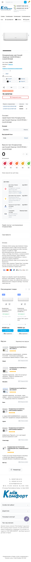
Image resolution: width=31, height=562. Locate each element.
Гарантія (26, 19)
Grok (10, 81)
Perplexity (22, 78)
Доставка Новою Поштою (13, 185)
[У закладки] (9, 304)
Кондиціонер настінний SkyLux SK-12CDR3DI (18, 368)
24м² (7, 73)
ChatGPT (10, 78)
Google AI (22, 81)
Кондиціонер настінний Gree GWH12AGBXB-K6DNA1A (16, 409)
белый (26, 138)
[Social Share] (3, 87)
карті (20, 192)
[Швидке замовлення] (6, 304)
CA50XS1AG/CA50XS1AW (9, 106)
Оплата (19, 19)
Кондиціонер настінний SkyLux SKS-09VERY (18, 389)
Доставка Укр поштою (15, 195)
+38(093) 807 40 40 (22, 8)
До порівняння (8, 333)
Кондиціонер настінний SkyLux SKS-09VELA (18, 347)
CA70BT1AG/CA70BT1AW (9, 108)
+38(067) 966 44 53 (22, 6)
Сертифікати (9, 19)
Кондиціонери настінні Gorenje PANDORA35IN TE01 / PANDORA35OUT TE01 (17, 448)
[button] (28, 35)
